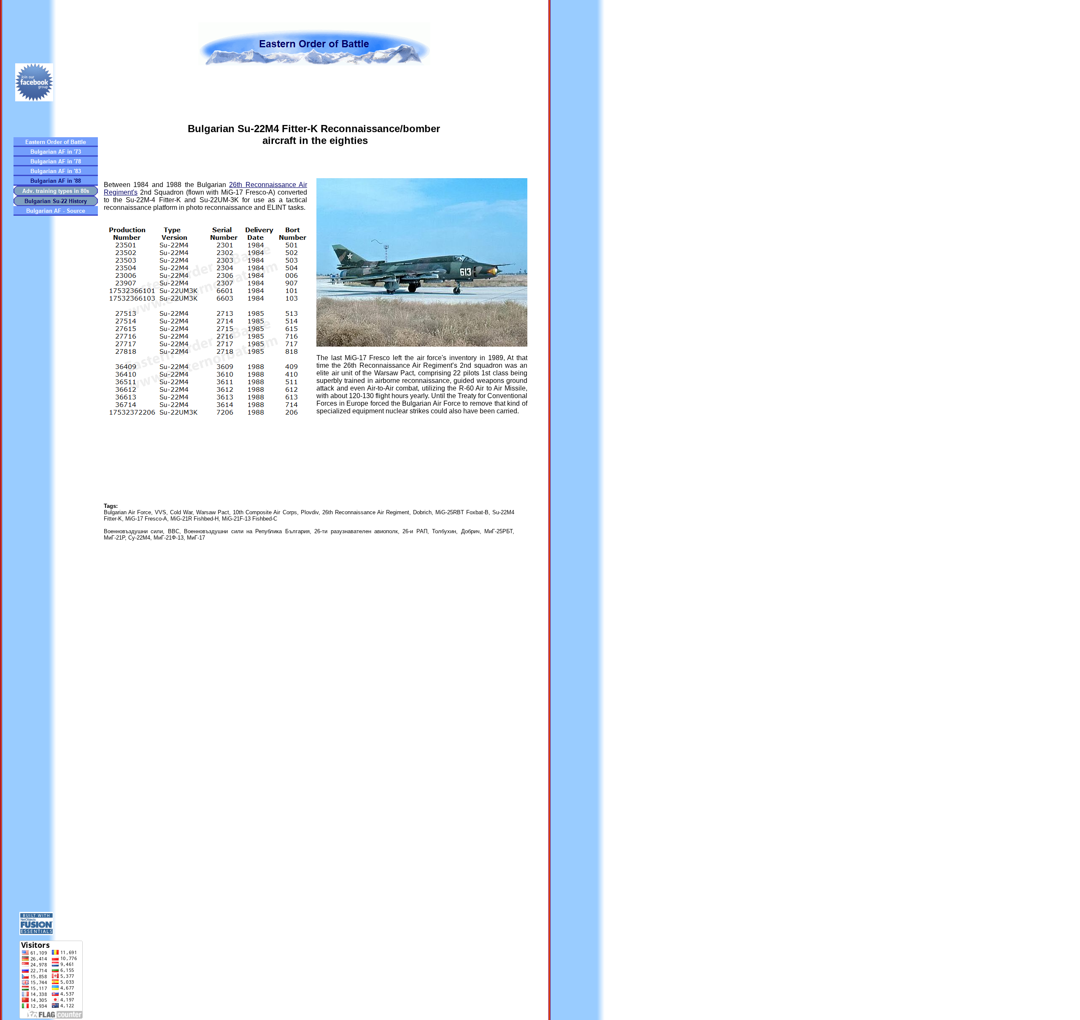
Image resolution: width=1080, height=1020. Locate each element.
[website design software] (36, 932)
